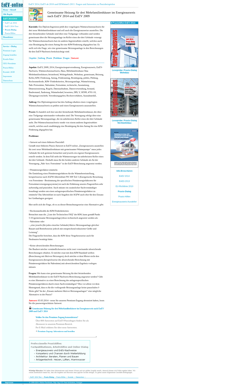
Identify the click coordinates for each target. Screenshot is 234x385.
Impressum (7, 76)
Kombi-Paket (8, 59)
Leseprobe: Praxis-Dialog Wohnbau (124, 71)
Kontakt (6, 72)
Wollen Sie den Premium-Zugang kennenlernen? (57, 317)
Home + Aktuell (9, 10)
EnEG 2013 (124, 181)
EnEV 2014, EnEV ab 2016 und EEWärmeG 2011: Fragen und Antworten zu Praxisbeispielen (72, 4)
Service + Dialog (10, 46)
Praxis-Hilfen (10, 33)
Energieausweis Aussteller (124, 202)
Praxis (49, 58)
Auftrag (41, 58)
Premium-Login (9, 51)
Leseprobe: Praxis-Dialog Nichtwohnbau (124, 121)
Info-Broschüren (124, 171)
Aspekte (32, 58)
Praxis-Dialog (10, 30)
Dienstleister (8, 37)
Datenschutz (80, 377)
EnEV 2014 (124, 176)
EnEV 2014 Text (11, 26)
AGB (13, 72)
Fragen (66, 58)
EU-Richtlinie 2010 (124, 186)
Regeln (9, 14)
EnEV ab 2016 (11, 23)
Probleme (58, 58)
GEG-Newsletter (9, 63)
